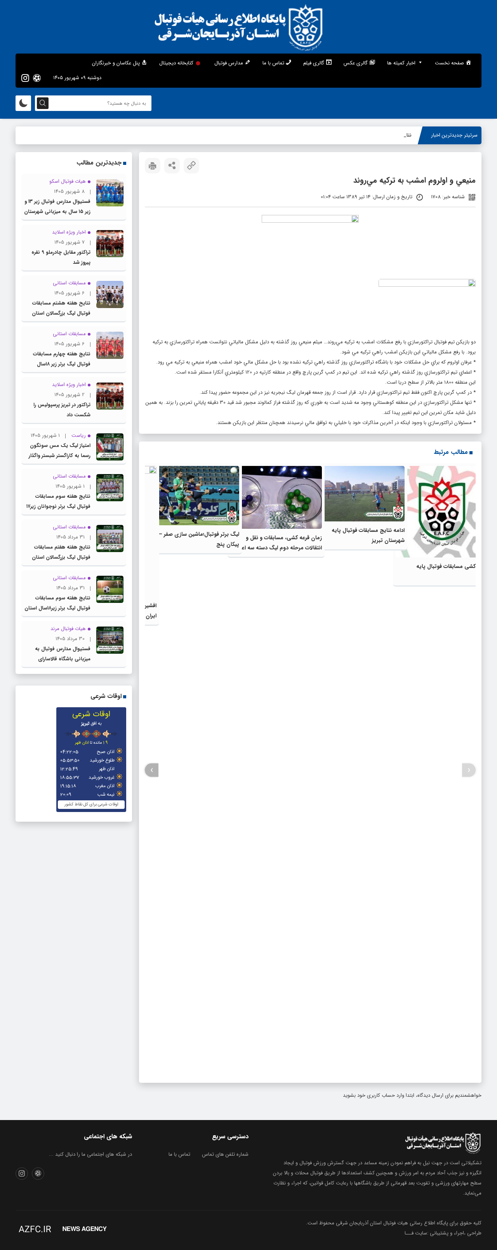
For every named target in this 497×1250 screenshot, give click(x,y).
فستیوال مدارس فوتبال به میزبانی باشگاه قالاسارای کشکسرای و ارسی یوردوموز (62, 659)
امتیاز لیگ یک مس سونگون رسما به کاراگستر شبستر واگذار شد (59, 455)
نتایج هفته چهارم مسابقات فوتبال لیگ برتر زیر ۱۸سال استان (61, 364)
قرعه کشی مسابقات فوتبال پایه (451, 566)
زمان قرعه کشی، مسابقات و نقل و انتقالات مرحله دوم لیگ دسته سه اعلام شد (278, 547)
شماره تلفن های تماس (225, 1154)
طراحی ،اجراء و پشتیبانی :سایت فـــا (443, 1233)
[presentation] (469, 770)
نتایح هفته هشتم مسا (388, 135)
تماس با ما (179, 1154)
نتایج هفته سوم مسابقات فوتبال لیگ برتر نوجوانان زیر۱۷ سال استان (58, 506)
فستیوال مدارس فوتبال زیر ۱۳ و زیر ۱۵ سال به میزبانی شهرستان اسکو (57, 211)
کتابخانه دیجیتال (176, 63)
